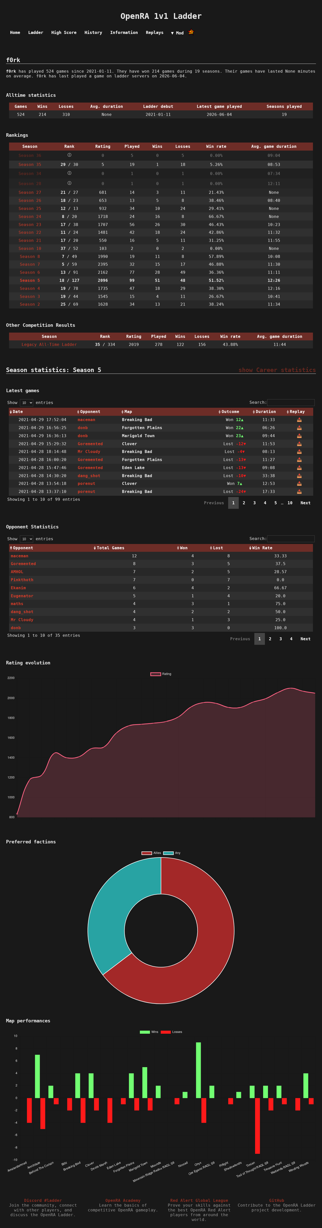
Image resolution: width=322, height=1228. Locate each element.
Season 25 (30, 208)
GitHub (276, 1200)
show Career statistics (277, 370)
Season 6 (30, 272)
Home (15, 32)
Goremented (90, 443)
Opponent (90, 411)
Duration (266, 411)
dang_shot (89, 475)
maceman (86, 419)
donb (83, 427)
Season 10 (30, 248)
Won (184, 547)
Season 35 (30, 164)
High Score (63, 32)
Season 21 (30, 240)
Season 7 (30, 264)
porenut (86, 483)
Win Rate (262, 547)
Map (128, 411)
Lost (218, 547)
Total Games (111, 547)
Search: (258, 402)
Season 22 (30, 232)
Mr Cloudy (89, 451)
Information (124, 32)
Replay (297, 411)
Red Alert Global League (199, 1200)
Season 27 (30, 192)
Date (18, 411)
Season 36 (30, 155)
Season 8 (30, 256)
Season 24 (30, 216)
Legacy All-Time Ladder (49, 344)
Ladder (35, 32)
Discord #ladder (43, 1200)
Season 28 (30, 183)
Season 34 (30, 173)
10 (290, 503)
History (93, 32)
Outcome (230, 411)
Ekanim (18, 587)
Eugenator (22, 596)
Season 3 (30, 296)
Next (306, 503)
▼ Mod (177, 32)
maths (17, 603)
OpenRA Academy (123, 1200)
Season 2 (30, 304)
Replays (155, 32)
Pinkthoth (22, 579)
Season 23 (30, 224)
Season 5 (30, 280)
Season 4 (30, 288)
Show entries (30, 402)
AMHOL (17, 571)
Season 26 (30, 200)
